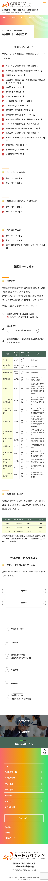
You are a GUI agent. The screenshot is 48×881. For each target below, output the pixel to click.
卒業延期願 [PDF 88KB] (16, 145)
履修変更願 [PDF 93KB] (16, 154)
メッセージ (8, 801)
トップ (5, 17)
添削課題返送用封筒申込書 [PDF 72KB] (22, 128)
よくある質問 (9, 807)
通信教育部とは (18, 17)
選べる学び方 (9, 778)
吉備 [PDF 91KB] (13, 182)
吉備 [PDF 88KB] (13, 240)
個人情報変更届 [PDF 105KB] (18, 101)
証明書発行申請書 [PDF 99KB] (23, 316)
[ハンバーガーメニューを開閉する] (44, 4)
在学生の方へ (24, 818)
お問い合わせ (9, 838)
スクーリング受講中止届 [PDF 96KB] (21, 123)
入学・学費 (8, 789)
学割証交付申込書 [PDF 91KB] (18, 110)
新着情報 (8, 795)
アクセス (7, 832)
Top (6, 766)
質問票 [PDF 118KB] (14, 75)
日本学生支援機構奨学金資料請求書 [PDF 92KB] (25, 137)
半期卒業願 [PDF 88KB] (16, 149)
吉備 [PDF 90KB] (13, 211)
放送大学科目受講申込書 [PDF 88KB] (21, 132)
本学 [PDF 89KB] (13, 235)
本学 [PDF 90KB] (13, 207)
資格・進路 (8, 783)
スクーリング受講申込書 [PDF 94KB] (21, 66)
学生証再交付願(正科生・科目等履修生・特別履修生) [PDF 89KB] (26, 81)
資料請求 (8, 827)
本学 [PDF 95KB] (13, 178)
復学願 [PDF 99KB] (14, 91)
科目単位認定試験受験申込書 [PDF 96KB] (23, 70)
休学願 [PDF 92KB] (14, 87)
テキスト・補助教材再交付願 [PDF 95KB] (23, 119)
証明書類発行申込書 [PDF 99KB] (19, 114)
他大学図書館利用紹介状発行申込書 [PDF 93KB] (25, 244)
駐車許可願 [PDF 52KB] (16, 105)
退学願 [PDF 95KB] (14, 96)
